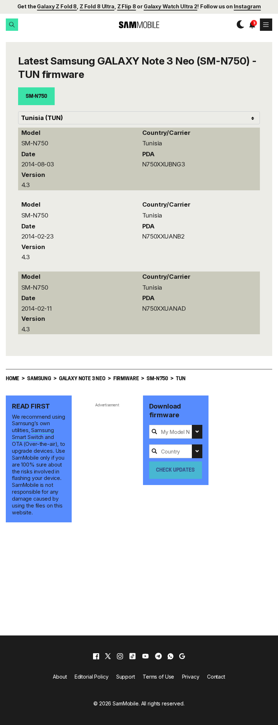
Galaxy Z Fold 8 (57, 6)
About (60, 677)
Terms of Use (158, 677)
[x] (108, 656)
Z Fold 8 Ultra (97, 6)
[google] (182, 656)
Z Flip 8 (126, 6)
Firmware (126, 379)
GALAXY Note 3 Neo (82, 379)
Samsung (39, 379)
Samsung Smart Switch (33, 433)
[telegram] (158, 656)
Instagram (247, 6)
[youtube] (145, 656)
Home (12, 379)
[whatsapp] (170, 656)
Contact (216, 677)
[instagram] (119, 656)
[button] (12, 24)
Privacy (190, 677)
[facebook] (96, 656)
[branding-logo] (139, 24)
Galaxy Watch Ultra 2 (170, 6)
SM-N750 (36, 96)
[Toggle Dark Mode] (239, 24)
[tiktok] (132, 656)
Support (125, 677)
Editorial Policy (92, 677)
